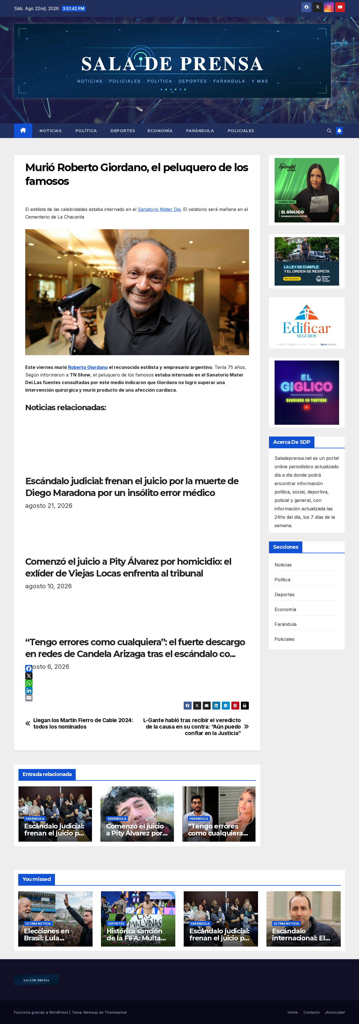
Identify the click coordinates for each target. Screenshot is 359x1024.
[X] (137, 675)
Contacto (311, 1012)
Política (85, 130)
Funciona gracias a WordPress (41, 1012)
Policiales (240, 130)
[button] (329, 131)
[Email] (137, 697)
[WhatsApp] (137, 683)
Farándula (199, 130)
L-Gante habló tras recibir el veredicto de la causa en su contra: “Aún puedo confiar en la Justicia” (192, 726)
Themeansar (116, 1012)
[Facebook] (137, 668)
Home (293, 1012)
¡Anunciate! (335, 1012)
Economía (160, 130)
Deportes (122, 130)
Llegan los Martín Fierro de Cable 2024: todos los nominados (83, 723)
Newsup (91, 1012)
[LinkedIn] (137, 690)
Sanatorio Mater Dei (159, 209)
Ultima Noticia (38, 923)
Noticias (50, 130)
